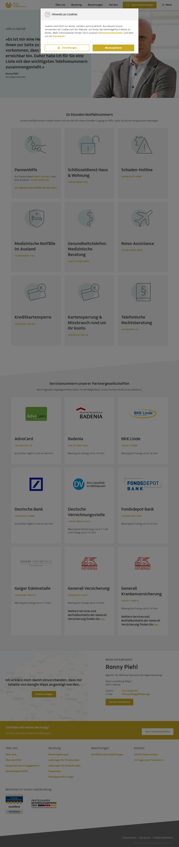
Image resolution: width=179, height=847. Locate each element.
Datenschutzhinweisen (110, 32)
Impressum (58, 36)
